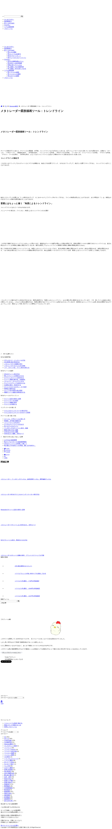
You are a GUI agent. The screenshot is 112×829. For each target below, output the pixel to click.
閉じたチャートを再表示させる (14, 376)
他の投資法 (7, 771)
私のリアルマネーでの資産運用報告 (15, 442)
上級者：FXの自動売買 (16, 67)
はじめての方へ (9, 19)
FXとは (6, 738)
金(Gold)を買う (8, 800)
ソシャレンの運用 (14, 74)
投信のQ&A (7, 778)
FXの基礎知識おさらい (16, 61)
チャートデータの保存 (11, 400)
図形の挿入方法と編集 (11, 430)
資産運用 (7, 799)
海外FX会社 (8, 793)
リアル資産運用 (9, 27)
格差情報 (7, 791)
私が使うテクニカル (15, 65)
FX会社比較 (8, 740)
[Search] (22, 16)
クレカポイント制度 (10, 746)
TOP (2, 703)
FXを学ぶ (7, 25)
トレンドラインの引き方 (12, 422)
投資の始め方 (8, 782)
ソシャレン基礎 (9, 753)
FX (5, 737)
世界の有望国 (8, 769)
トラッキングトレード (11, 758)
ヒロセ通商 (12, 52)
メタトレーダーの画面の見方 (13, 364)
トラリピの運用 (14, 72)
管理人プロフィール (10, 727)
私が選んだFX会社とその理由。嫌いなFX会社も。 (20, 445)
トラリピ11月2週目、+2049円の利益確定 (27, 588)
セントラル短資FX (15, 54)
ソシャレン (7, 747)
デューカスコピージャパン (17, 57)
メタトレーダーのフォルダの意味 (14, 366)
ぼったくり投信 (9, 762)
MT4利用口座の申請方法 (12, 362)
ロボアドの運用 (14, 76)
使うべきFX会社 (9, 23)
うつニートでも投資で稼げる (13, 723)
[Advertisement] (56, 92)
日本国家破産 (8, 788)
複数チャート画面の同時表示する (14, 392)
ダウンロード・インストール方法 (14, 360)
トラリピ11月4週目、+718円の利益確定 (27, 581)
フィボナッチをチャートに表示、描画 (16, 428)
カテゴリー (4, 697)
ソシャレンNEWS (9, 749)
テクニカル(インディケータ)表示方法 (15, 410)
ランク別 (7, 766)
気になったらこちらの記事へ (10, 825)
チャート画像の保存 (10, 402)
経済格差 (7, 797)
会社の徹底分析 (9, 773)
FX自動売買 (8, 742)
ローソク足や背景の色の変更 (13, 390)
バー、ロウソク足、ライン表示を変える (16, 367)
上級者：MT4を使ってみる (17, 68)
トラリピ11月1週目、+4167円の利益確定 (27, 596)
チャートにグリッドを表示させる (14, 383)
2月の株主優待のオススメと (23, 566)
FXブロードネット (15, 56)
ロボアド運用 (8, 768)
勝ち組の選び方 (9, 775)
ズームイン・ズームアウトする (14, 381)
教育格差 (7, 786)
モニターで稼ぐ (9, 764)
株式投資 (7, 789)
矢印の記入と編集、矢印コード (14, 433)
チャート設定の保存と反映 (12, 398)
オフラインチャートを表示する (14, 377)
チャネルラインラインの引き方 (14, 424)
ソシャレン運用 (9, 755)
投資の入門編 (8, 780)
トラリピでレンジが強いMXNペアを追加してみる (30, 573)
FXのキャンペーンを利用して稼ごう (15, 443)
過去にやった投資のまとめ (12, 725)
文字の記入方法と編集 (11, 431)
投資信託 (7, 784)
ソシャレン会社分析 (10, 751)
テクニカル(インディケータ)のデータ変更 (17, 412)
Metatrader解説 (8, 744)
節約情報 (7, 795)
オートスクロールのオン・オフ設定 (15, 387)
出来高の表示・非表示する (12, 385)
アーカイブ (4, 732)
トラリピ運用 (8, 760)
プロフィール (8, 28)
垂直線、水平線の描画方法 (12, 421)
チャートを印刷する (10, 404)
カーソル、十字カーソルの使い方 (14, 419)
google (8, 451)
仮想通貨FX (8, 21)
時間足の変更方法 (9, 388)
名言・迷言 (7, 777)
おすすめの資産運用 (10, 440)
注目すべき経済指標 (15, 63)
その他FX (7, 757)
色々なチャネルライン (11, 426)
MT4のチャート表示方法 (12, 374)
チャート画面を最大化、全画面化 (14, 379)
